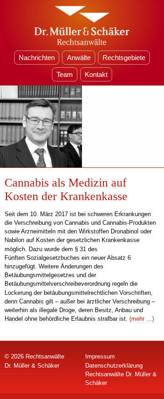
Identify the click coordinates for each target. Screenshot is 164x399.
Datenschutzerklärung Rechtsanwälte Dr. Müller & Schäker (121, 374)
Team (64, 74)
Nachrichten (37, 57)
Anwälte (79, 57)
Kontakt (96, 74)
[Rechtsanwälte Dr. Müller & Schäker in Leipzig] (82, 24)
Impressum (100, 356)
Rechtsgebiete (123, 57)
